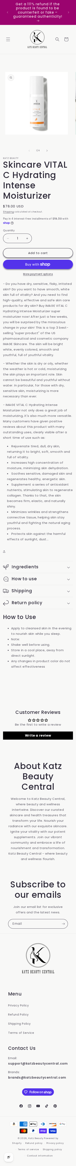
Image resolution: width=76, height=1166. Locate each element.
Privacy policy (55, 1143)
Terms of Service (21, 1033)
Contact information (40, 1155)
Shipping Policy (19, 1024)
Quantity (9, 230)
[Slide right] (47, 150)
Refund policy (34, 1143)
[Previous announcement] (7, 12)
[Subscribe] (63, 924)
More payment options (38, 274)
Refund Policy (18, 1015)
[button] (8, 39)
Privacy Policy (18, 1005)
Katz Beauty (35, 1138)
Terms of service (28, 1149)
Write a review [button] (38, 735)
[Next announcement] (68, 12)
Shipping (8, 211)
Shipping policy (52, 1149)
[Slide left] (29, 150)
